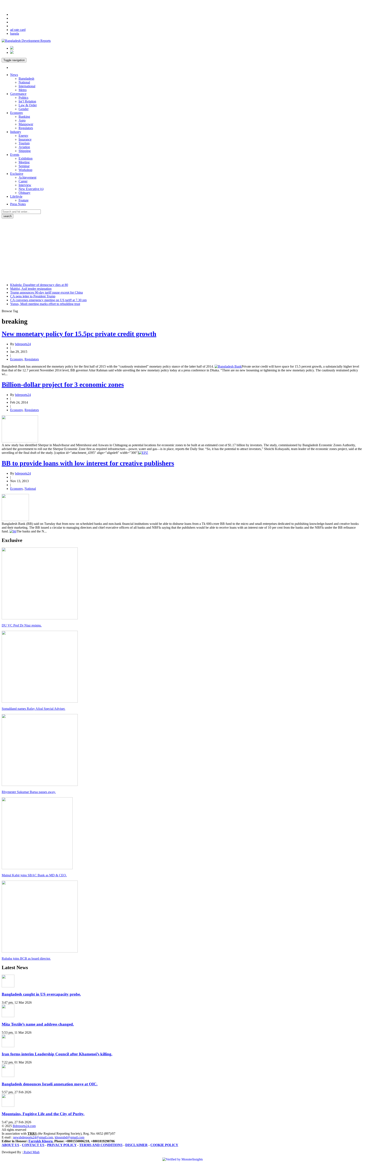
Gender (24, 109)
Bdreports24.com (24, 1126)
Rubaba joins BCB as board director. (26, 958)
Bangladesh (26, 78)
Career (23, 181)
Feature (24, 200)
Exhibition (26, 158)
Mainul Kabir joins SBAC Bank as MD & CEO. (34, 875)
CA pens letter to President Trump (32, 296)
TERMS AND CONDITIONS (101, 1145)
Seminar (24, 166)
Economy (16, 113)
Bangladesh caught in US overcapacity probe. (41, 994)
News (14, 75)
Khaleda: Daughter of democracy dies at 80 (39, 285)
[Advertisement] (182, 250)
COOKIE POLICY (164, 1145)
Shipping (25, 151)
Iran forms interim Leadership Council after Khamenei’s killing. (57, 1054)
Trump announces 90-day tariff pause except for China (46, 292)
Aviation (24, 147)
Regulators (26, 128)
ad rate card (18, 29)
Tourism (24, 143)
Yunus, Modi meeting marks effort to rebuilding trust (45, 304)
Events (14, 154)
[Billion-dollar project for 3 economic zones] (20, 441)
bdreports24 (23, 344)
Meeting (24, 162)
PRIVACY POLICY (61, 1145)
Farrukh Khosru (41, 1141)
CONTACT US (33, 1145)
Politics (23, 97)
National (24, 82)
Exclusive (16, 173)
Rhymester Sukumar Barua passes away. (29, 792)
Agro (22, 120)
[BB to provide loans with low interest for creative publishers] (15, 520)
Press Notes (18, 204)
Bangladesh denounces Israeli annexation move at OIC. (50, 1084)
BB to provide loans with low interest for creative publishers (88, 463)
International (27, 86)
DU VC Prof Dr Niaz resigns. (22, 625)
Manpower (26, 124)
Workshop (25, 170)
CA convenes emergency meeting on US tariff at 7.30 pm (48, 300)
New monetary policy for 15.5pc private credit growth (79, 334)
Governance (18, 94)
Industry (15, 132)
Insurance (25, 139)
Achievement (27, 177)
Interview (25, 185)
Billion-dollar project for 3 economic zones (63, 384)
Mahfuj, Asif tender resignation (31, 288)
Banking (24, 116)
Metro (23, 90)
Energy (23, 135)
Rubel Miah (31, 1152)
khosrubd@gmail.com (69, 1137)
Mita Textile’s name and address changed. (38, 1024)
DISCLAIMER (136, 1145)
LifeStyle (16, 196)
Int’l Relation (27, 101)
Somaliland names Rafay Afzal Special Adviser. (33, 708)
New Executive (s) (31, 189)
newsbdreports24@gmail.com (33, 1137)
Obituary (24, 192)
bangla (14, 33)
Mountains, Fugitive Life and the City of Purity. (43, 1114)
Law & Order (28, 105)
